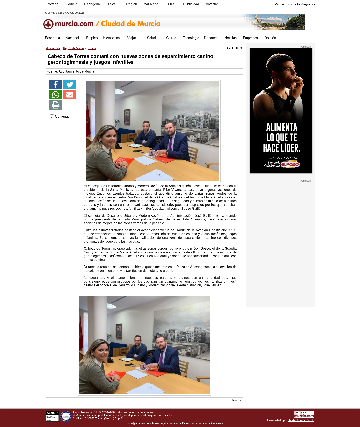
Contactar (211, 4)
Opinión (270, 38)
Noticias (231, 38)
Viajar (131, 38)
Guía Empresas (171, 5)
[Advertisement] (280, 244)
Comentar (62, 116)
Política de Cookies (209, 423)
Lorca (112, 4)
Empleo (92, 38)
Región (131, 4)
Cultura (171, 38)
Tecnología (191, 38)
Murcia (72, 4)
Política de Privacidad (182, 423)
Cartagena (92, 4)
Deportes (211, 38)
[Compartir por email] (69, 94)
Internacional (111, 38)
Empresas (250, 38)
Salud (151, 38)
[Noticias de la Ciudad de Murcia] (144, 20)
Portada (52, 4)
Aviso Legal (159, 423)
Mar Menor (151, 4)
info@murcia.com (139, 423)
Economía (52, 38)
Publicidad (191, 4)
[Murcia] (71, 20)
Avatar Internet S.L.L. (301, 420)
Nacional (72, 38)
